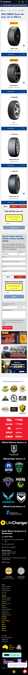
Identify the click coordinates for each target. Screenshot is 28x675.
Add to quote (11, 54)
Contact (4, 619)
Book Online (5, 620)
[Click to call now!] (19, 2)
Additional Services (6, 615)
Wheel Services (5, 613)
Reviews (4, 630)
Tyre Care (4, 592)
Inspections (4, 607)
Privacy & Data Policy (10, 668)
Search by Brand (6, 590)
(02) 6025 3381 (9, 544)
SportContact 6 (14, 85)
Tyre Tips (4, 594)
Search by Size (5, 588)
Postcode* (4, 271)
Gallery (4, 626)
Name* (4, 257)
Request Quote (7, 327)
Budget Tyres (5, 639)
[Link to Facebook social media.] (14, 671)
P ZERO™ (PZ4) (14, 48)
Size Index (4, 635)
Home (4, 10)
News (3, 624)
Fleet (3, 622)
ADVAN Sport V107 (14, 196)
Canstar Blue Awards (7, 637)
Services (4, 602)
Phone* (10, 261)
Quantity (21, 252)
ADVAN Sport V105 (14, 159)
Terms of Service (19, 322)
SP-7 (14, 122)
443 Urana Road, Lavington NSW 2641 (14, 540)
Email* (4, 266)
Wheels (4, 596)
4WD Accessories (6, 603)
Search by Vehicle (6, 586)
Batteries (4, 605)
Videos (4, 628)
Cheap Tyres (5, 641)
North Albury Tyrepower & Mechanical (15, 5)
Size (3, 252)
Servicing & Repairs (6, 609)
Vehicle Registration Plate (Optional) (8, 304)
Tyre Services (5, 611)
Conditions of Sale (19, 668)
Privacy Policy (9, 322)
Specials (4, 617)
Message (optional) (7, 310)
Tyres (3, 584)
